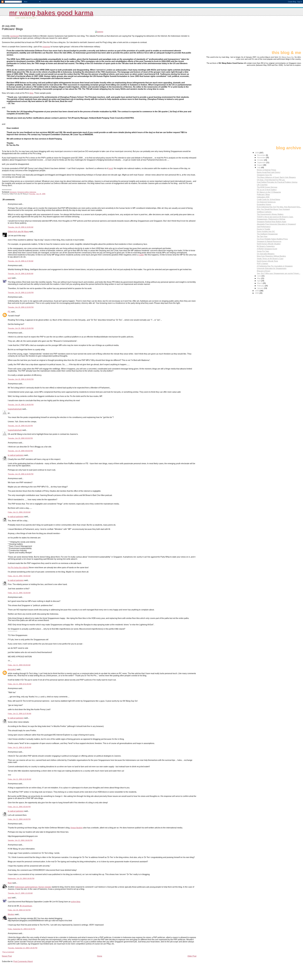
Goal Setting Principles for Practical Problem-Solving (277, 182)
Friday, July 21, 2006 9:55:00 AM (19, 665)
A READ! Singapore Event (267, 249)
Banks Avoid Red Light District (268, 172)
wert (9, 278)
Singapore (13, 192)
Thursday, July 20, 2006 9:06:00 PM (20, 451)
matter (141, 255)
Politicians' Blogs (263, 194)
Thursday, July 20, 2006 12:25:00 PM (20, 328)
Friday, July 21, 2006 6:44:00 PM (19, 819)
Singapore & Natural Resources (269, 241)
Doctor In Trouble (263, 229)
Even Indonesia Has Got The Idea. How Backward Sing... (279, 207)
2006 (257, 153)
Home (99, 956)
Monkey (11, 914)
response (46, 47)
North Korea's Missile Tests (267, 261)
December (261, 155)
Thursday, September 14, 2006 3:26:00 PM (22, 948)
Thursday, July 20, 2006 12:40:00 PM (20, 405)
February (261, 286)
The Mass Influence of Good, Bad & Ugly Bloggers (276, 177)
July (259, 167)
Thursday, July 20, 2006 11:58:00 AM (20, 273)
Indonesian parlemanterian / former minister (33, 887)
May (259, 278)
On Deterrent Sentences (266, 202)
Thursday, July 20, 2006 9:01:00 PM (20, 426)
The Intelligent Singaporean (267, 234)
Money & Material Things (266, 170)
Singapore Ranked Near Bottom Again (271, 222)
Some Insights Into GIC (266, 231)
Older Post (191, 956)
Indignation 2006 (263, 197)
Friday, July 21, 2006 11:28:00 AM (19, 747)
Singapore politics (23, 192)
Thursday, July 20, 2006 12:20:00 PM (20, 307)
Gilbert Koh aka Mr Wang (18, 232)
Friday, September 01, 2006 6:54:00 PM (21, 929)
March (260, 283)
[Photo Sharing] (99, 32)
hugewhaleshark (15, 409)
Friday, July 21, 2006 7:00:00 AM (19, 576)
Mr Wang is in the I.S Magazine (269, 192)
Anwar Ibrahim (76, 828)
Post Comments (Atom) (23, 961)
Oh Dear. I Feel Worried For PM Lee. (271, 180)
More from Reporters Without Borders (271, 256)
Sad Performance (263, 227)
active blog (75, 902)
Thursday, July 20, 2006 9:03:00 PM (20, 438)
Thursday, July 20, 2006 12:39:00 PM (20, 379)
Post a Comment (8, 952)
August (260, 165)
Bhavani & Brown (263, 271)
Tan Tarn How (262, 236)
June (259, 276)
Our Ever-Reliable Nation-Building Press (272, 239)
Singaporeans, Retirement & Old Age (271, 219)
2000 (257, 293)
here (110, 168)
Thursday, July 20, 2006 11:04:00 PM (20, 474)
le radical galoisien (16, 455)
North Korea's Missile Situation (269, 244)
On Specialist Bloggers (265, 254)
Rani (10, 883)
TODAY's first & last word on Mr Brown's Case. (275, 217)
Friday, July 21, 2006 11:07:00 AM (19, 713)
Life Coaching (262, 185)
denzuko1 (12, 669)
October (260, 160)
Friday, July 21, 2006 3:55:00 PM (19, 807)
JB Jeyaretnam (25, 906)
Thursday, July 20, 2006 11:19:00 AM (20, 227)
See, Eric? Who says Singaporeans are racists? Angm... (278, 273)
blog (31, 93)
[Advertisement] (289, 34)
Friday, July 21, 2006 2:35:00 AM (19, 512)
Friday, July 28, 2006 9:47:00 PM (19, 910)
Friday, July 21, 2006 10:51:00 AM (19, 684)
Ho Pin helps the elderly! (18, 568)
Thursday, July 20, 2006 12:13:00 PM (20, 292)
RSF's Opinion (262, 264)
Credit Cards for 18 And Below (268, 199)
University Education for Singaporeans (271, 268)
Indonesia (33, 192)
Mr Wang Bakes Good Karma (51, 12)
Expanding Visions (264, 204)
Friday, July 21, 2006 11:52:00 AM (19, 779)
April (259, 281)
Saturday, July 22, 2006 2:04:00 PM (20, 840)
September (261, 162)
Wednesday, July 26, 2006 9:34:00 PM (21, 878)
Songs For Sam (263, 251)
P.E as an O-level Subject (266, 190)
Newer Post (7, 956)
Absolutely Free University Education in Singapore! (276, 224)
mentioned (14, 36)
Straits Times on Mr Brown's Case (270, 259)
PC (9, 312)
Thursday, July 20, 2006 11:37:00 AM (20, 261)
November (261, 157)
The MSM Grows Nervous (267, 187)
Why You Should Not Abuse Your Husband (273, 209)
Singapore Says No (264, 175)
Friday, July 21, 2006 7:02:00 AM (19, 593)
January (260, 288)
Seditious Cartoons (264, 212)
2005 (257, 291)
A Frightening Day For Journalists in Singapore (275, 266)
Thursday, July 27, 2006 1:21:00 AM (20, 893)
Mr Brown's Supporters (266, 246)
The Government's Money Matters (270, 214)
